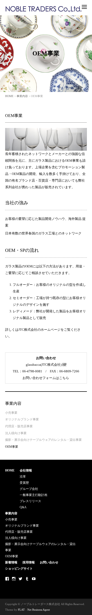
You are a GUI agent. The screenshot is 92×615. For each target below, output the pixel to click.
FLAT (21, 609)
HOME (9, 96)
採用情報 (28, 562)
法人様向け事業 (16, 433)
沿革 (23, 476)
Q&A (23, 507)
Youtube (34, 579)
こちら (64, 378)
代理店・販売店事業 (19, 426)
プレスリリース (30, 501)
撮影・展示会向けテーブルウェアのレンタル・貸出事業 (43, 440)
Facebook (7, 579)
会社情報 (26, 470)
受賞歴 (24, 482)
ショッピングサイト (19, 568)
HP (64, 364)
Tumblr (27, 579)
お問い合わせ (49, 562)
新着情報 (11, 562)
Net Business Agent (38, 609)
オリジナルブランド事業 (22, 419)
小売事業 (11, 413)
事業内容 (22, 96)
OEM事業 (11, 446)
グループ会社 (29, 489)
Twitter (20, 579)
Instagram (14, 579)
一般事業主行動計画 (33, 495)
